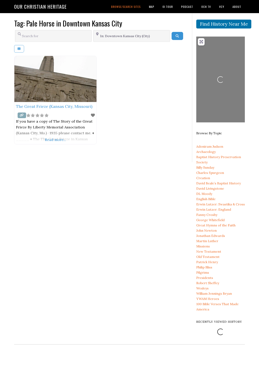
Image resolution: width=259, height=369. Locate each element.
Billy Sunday (205, 167)
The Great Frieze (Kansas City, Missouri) (54, 106)
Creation (203, 178)
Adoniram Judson (209, 146)
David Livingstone (210, 188)
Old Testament (208, 257)
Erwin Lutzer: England (213, 209)
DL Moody (204, 194)
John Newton (206, 230)
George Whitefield (210, 220)
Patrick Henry (207, 262)
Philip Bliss (204, 267)
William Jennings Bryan (214, 293)
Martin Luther (207, 241)
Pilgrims (202, 272)
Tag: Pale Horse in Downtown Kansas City (68, 23)
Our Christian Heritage (40, 6)
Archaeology (206, 152)
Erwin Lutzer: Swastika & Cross (220, 204)
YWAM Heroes (207, 299)
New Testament (208, 251)
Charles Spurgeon (210, 173)
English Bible (205, 199)
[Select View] (19, 49)
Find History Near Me (224, 24)
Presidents (204, 278)
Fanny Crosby (206, 215)
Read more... (55, 139)
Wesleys (202, 288)
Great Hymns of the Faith (216, 225)
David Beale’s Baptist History (218, 183)
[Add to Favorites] (93, 115)
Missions (203, 246)
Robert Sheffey (207, 283)
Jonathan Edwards (210, 236)
